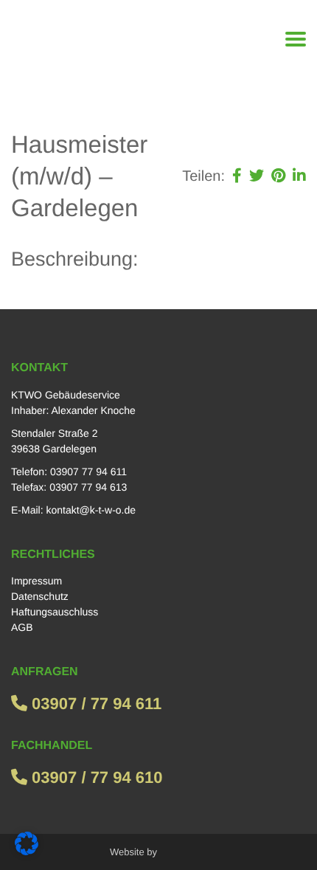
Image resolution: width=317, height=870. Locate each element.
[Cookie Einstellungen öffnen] (26, 852)
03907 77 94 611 (88, 471)
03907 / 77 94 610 (95, 777)
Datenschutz (40, 596)
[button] (237, 176)
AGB (22, 627)
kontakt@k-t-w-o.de (91, 510)
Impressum (36, 581)
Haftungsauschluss (54, 612)
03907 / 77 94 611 (94, 703)
